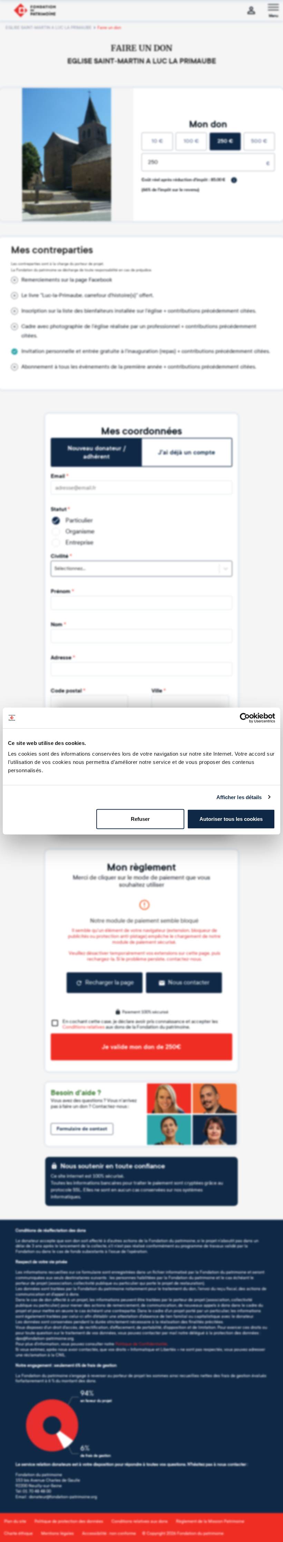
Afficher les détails (239, 797)
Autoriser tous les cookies (231, 819)
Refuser (140, 819)
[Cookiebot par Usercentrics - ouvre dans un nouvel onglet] (245, 718)
